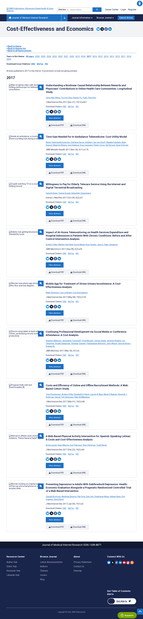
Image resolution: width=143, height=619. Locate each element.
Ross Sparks (91, 244)
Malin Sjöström (52, 293)
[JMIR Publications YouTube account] (124, 562)
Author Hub (12, 562)
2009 (9, 59)
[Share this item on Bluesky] (98, 29)
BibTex (40, 64)
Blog (42, 579)
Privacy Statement (82, 562)
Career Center (111, 9)
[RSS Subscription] (132, 562)
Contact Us (79, 566)
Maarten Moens (60, 145)
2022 (60, 56)
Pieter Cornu (99, 145)
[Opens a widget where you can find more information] (127, 615)
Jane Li (100, 244)
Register (132, 9)
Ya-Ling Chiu (66, 98)
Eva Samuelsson (80, 293)
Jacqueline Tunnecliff (72, 341)
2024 (49, 56)
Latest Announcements (51, 562)
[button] (139, 3)
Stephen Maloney (54, 341)
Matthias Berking (69, 496)
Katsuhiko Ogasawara (81, 193)
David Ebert (58, 499)
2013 (112, 56)
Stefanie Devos (77, 142)
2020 (72, 56)
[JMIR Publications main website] (30, 9)
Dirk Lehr (90, 496)
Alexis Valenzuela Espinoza (58, 142)
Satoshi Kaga (52, 193)
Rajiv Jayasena (111, 244)
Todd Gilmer (101, 445)
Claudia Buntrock (53, 496)
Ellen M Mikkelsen (82, 397)
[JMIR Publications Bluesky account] (109, 562)
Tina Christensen (53, 394)
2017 (89, 56)
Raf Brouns (110, 145)
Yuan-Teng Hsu (89, 98)
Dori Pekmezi (76, 445)
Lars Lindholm (66, 293)
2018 (83, 56)
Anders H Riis (67, 394)
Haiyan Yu (77, 98)
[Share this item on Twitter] (102, 29)
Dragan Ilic (50, 346)
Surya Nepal (79, 244)
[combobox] (81, 9)
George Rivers (124, 343)
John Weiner (112, 343)
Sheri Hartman (89, 445)
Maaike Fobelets (113, 142)
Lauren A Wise (96, 394)
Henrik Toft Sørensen (64, 397)
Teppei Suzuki (64, 193)
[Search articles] (97, 9)
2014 (106, 56)
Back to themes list (17, 48)
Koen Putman (122, 145)
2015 (100, 56)
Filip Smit (81, 496)
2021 (66, 56)
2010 (129, 56)
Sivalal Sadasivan (63, 343)
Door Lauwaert (86, 145)
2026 (37, 56)
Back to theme (14, 46)
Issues (43, 575)
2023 (54, 56)
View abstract (55, 118)
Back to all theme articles (19, 51)
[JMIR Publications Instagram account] (128, 562)
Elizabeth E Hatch (82, 394)
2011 (123, 56)
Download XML (79, 125)
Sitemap (78, 570)
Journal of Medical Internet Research (29, 17)
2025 (43, 56)
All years (30, 56)
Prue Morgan (88, 341)
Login (123, 9)
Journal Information (81, 17)
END (33, 64)
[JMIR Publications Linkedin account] (120, 562)
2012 (117, 56)
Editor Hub (12, 566)
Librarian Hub (13, 575)
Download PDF (57, 125)
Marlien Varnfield (66, 244)
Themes (44, 570)
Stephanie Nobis (101, 496)
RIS (46, 64)
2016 (94, 56)
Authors (44, 566)
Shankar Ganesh (78, 343)
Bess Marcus (64, 445)
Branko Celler (52, 244)
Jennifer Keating (114, 341)
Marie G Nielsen (110, 394)
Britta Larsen (52, 445)
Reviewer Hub (13, 570)
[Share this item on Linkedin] (110, 29)
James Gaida (100, 341)
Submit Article (126, 17)
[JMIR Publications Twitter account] (113, 562)
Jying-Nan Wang (53, 98)
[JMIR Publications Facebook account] (116, 562)
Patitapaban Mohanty (96, 343)
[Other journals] (64, 17)
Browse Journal (104, 17)
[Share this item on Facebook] (106, 29)
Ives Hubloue (73, 145)
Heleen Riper (115, 496)
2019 (77, 56)
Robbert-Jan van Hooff (95, 142)
